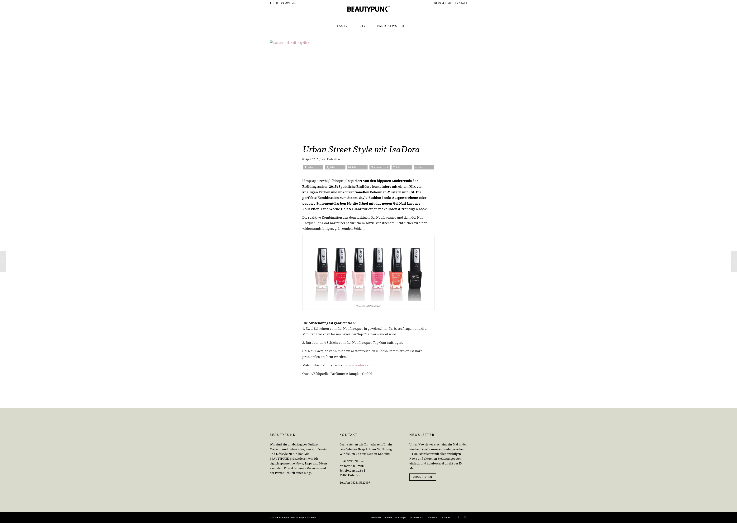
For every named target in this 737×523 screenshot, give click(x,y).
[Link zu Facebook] (270, 3)
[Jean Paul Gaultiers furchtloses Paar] (734, 261)
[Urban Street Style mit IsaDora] (368, 89)
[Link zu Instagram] (276, 3)
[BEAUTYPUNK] (368, 13)
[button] (313, 167)
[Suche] (402, 26)
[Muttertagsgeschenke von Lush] (3, 261)
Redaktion (333, 159)
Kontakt (461, 2)
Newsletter (442, 2)
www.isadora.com (359, 365)
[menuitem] (442, 3)
